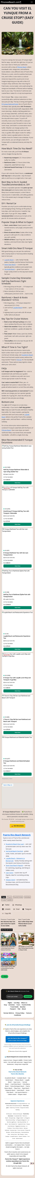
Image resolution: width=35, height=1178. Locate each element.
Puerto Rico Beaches (17, 1074)
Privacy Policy (20, 1013)
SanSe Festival (19, 1138)
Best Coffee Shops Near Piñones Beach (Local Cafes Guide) (25, 923)
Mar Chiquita (21, 1134)
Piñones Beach (22, 67)
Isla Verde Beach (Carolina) (14, 851)
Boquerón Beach (10, 1090)
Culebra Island (12, 1094)
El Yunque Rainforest (22, 1103)
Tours (9, 897)
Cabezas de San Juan (17, 1113)
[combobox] (32, 1163)
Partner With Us (9, 1013)
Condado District (14, 1136)
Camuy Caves (14, 1134)
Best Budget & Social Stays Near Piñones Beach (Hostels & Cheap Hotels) (26, 948)
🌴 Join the (17, 1025)
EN (33, 1163)
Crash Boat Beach (16, 1084)
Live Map (17, 1003)
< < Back (4, 976)
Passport (13, 1009)
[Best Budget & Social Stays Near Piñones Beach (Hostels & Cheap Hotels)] (26, 939)
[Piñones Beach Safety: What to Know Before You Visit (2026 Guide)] (8, 959)
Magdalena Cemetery (20, 1126)
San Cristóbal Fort (13, 1124)
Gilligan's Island (19, 1118)
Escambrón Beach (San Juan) (15, 844)
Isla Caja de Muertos (21, 1092)
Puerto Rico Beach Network (17, 834)
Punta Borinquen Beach (17, 1086)
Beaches (22, 1007)
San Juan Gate (13, 1130)
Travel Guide (14, 1007)
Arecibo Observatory (15, 1132)
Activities (27, 897)
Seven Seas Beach (10, 265)
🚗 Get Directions (17, 826)
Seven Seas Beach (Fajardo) (14, 865)
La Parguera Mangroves (21, 1120)
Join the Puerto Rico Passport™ (18, 1039)
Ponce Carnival (21, 1130)
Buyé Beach (25, 1088)
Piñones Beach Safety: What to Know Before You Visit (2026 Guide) (8, 968)
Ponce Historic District (18, 1128)
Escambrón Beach (27, 355)
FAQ (19, 1009)
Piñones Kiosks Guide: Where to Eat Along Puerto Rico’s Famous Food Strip (8, 948)
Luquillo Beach (9, 260)
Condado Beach (21, 1078)
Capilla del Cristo (22, 1124)
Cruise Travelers (7, 900)
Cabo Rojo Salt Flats (21, 1122)
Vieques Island (10, 880)
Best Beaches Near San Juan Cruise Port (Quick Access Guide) (8, 923)
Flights (10, 1003)
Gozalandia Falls (18, 1115)
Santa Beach (20, 1090)
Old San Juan (9, 1113)
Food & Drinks (18, 897)
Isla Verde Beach (9, 269)
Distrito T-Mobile (22, 1136)
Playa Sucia (17, 1088)
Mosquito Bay (12, 1118)
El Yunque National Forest (10, 104)
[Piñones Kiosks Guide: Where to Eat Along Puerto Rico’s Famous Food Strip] (8, 939)
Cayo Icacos (9, 873)
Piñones (19, 360)
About (24, 1009)
